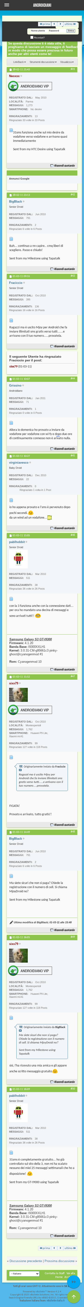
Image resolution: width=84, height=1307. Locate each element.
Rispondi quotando (65, 165)
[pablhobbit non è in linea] (18, 559)
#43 (73, 276)
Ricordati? (39, 37)
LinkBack (18, 62)
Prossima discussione (59, 1261)
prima (46, 24)
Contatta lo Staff (55, 1273)
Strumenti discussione (42, 62)
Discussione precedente (26, 1261)
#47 (73, 676)
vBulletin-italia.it (56, 1301)
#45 (73, 455)
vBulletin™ (41, 1291)
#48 (73, 831)
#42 (73, 194)
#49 (73, 937)
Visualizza (66, 62)
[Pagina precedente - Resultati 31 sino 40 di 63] (54, 24)
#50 (73, 1088)
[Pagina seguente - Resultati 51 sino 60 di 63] (60, 24)
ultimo (69, 24)
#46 (73, 535)
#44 (73, 378)
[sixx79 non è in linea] (18, 695)
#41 (73, 69)
